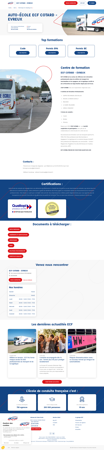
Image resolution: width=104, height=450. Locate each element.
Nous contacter (71, 3)
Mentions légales (15, 447)
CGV (9, 447)
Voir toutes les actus (52, 382)
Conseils (55, 422)
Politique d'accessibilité (17, 251)
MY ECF (82, 3)
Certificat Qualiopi (16, 256)
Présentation (78, 420)
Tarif (11, 245)
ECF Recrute (78, 425)
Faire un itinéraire (27, 280)
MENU (92, 3)
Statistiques (13, 240)
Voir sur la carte (14, 29)
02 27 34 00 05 (14, 275)
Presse (77, 427)
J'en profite (22, 53)
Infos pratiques (14, 229)
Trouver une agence (80, 422)
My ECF (55, 420)
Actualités (77, 429)
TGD (54, 425)
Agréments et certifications (18, 234)
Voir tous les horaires (32, 29)
